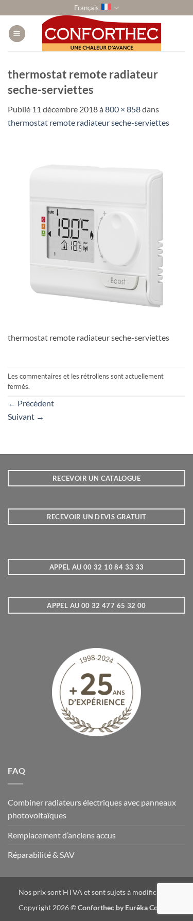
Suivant (26, 416)
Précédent (31, 403)
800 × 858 (123, 109)
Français (86, 8)
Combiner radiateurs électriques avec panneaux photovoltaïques (92, 808)
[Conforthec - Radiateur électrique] (101, 33)
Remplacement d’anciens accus (62, 835)
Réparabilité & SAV (41, 854)
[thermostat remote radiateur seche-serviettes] (96, 235)
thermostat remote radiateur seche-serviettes (88, 122)
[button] (17, 33)
